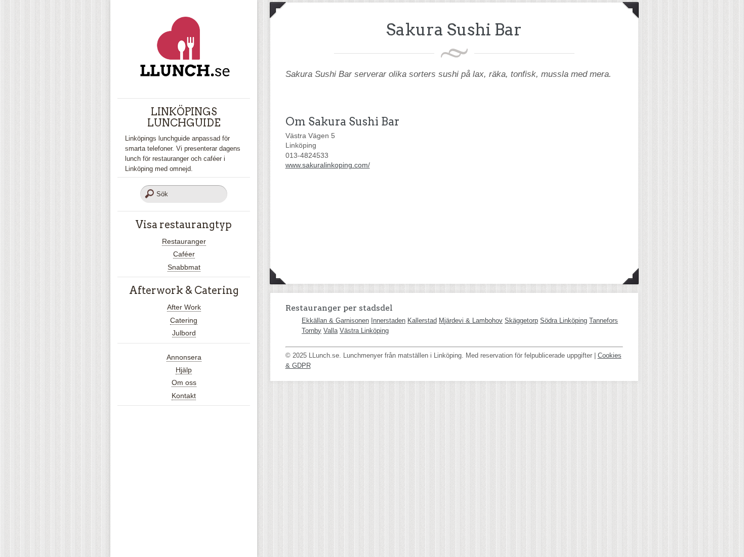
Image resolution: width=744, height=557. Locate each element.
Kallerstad (422, 320)
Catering (183, 320)
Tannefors (603, 320)
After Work (184, 307)
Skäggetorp (521, 320)
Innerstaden (388, 320)
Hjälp (184, 370)
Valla (330, 330)
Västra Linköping (364, 330)
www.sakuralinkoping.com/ (327, 165)
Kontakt (184, 396)
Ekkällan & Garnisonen (335, 320)
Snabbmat (184, 267)
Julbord (184, 333)
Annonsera (184, 357)
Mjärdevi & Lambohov (471, 320)
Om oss (184, 382)
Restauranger (184, 241)
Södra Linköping (563, 320)
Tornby (311, 330)
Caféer (184, 254)
